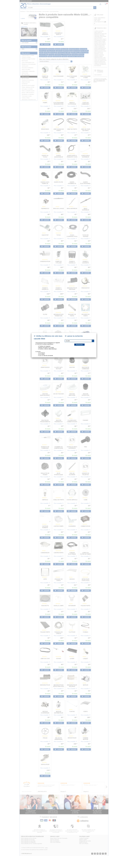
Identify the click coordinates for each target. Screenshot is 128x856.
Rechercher (79, 344)
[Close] (96, 333)
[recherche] (93, 341)
